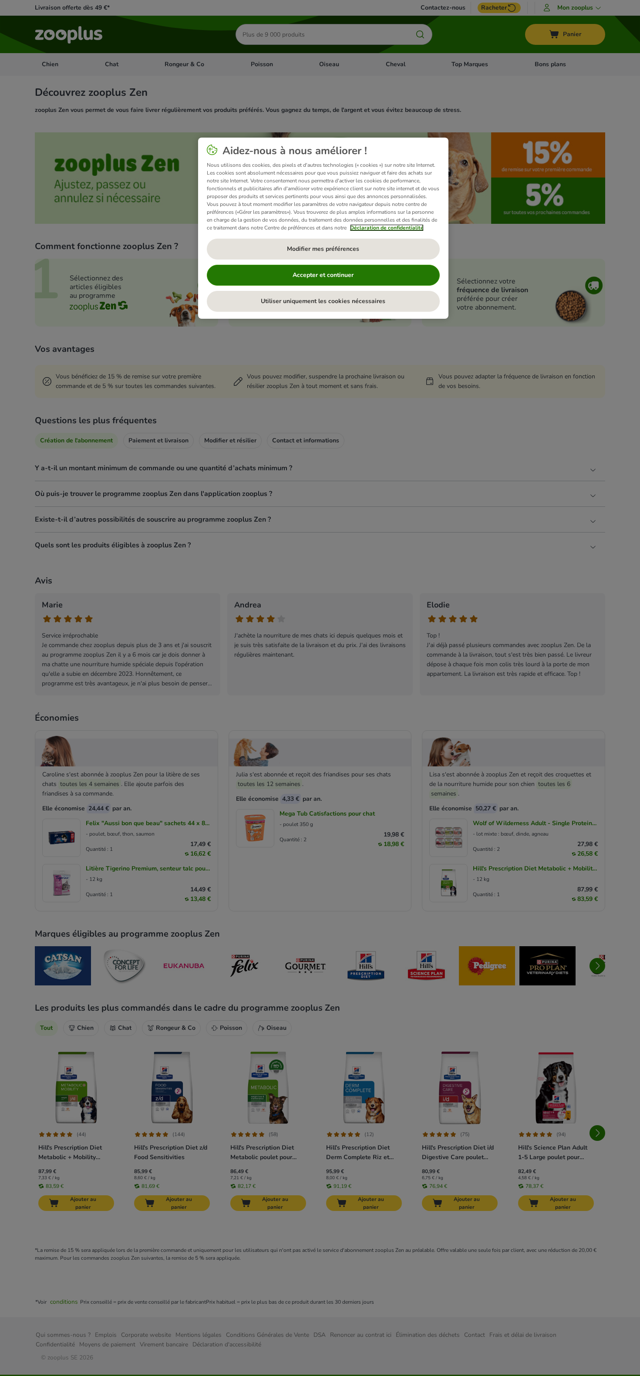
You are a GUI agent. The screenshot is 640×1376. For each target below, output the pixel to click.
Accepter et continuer (323, 275)
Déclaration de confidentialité (387, 227)
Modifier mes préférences (323, 249)
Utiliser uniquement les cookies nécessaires (323, 301)
